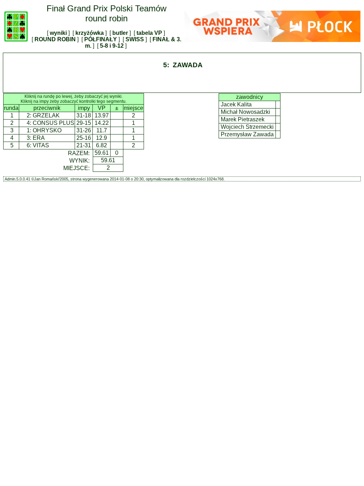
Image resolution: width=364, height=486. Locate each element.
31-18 (83, 115)
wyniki (58, 33)
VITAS (41, 145)
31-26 (83, 130)
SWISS (134, 39)
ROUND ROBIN (55, 39)
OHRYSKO (47, 130)
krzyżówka (89, 33)
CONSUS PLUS (53, 123)
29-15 (83, 123)
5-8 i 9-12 (111, 46)
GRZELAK (46, 115)
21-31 (83, 145)
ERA (39, 138)
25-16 (83, 138)
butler (120, 33)
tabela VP (149, 33)
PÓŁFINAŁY (100, 39)
